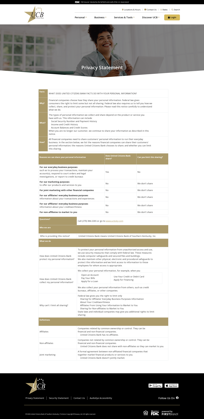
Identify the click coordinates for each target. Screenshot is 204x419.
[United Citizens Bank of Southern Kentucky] (34, 14)
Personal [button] (80, 17)
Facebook (177, 397)
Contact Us (152, 9)
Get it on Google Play (155, 386)
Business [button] (99, 17)
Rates (165, 9)
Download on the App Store (171, 386)
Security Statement (59, 398)
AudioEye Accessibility (101, 398)
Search (177, 9)
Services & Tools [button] (123, 17)
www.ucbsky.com (114, 221)
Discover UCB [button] (149, 17)
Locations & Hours (132, 9)
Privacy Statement (35, 398)
